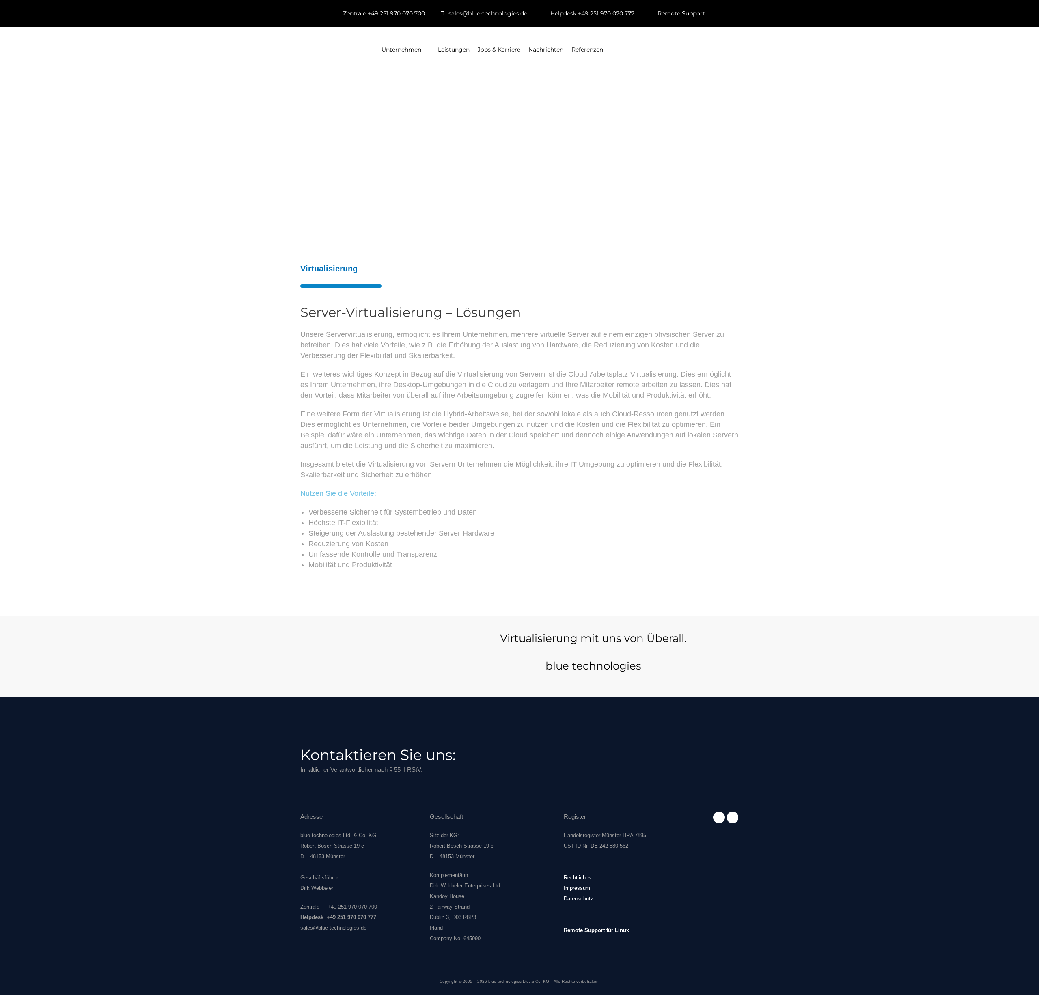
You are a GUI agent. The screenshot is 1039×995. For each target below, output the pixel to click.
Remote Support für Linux (596, 930)
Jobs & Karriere (499, 49)
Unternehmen (401, 49)
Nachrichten (545, 49)
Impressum (577, 888)
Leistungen (454, 49)
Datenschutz (578, 899)
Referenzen (587, 49)
